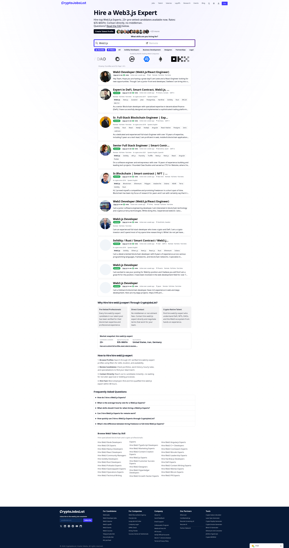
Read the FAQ (114, 26)
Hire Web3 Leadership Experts (174, 455)
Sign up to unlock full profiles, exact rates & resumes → (119, 346)
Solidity (170, 100)
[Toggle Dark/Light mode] (209, 3)
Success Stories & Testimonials (138, 534)
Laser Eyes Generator (213, 518)
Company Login (134, 524)
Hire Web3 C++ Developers (172, 445)
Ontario (159, 93)
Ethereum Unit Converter (214, 531)
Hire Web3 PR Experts (170, 475)
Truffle (150, 156)
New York (160, 177)
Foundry (142, 156)
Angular (155, 128)
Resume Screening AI (187, 521)
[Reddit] (73, 526)
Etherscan (183, 515)
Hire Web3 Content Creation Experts (141, 452)
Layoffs (177, 3)
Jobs (153, 3)
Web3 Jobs (106, 515)
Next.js (125, 100)
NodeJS (146, 128)
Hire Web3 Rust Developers (109, 462)
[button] (266, 545)
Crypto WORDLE (211, 537)
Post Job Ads (133, 518)
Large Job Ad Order (135, 521)
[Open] (281, 546)
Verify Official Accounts (161, 535)
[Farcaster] (81, 526)
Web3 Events (107, 528)
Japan (159, 286)
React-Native (166, 128)
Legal (191, 50)
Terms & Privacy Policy (161, 541)
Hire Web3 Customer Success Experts (142, 462)
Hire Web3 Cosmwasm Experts (174, 449)
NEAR (174, 183)
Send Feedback (159, 518)
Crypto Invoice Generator (214, 524)
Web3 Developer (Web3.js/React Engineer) (141, 72)
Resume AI (183, 524)
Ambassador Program (161, 525)
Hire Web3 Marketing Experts (142, 448)
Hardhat (161, 100)
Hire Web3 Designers (138, 467)
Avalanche (157, 183)
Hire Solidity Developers (108, 459)
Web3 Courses (107, 531)
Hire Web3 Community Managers (112, 455)
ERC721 (117, 103)
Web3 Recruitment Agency (137, 515)
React (131, 128)
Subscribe (87, 520)
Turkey (150, 204)
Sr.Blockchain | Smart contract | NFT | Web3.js (141, 173)
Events (196, 3)
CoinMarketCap (185, 518)
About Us (157, 515)
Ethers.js (135, 250)
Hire (224, 3)
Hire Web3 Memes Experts (172, 469)
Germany (160, 121)
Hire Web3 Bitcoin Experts (172, 472)
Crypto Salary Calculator (213, 515)
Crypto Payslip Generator (214, 521)
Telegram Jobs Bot (109, 534)
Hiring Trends (133, 531)
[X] (61, 526)
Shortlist (100, 50)
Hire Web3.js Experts (138, 457)
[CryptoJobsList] (73, 3)
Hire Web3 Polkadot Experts (110, 465)
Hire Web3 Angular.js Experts (173, 442)
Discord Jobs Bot (108, 537)
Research (186, 3)
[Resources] (213, 3)
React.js (152, 250)
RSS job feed (107, 540)
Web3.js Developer (125, 219)
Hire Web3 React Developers (110, 452)
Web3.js (117, 100)
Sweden (167, 222)
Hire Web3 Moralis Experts (172, 452)
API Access (157, 532)
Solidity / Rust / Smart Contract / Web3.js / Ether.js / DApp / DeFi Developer (141, 240)
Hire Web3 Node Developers (110, 442)
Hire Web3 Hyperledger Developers (139, 471)
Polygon (147, 183)
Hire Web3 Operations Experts (111, 472)
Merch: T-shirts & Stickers (162, 538)
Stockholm (160, 222)
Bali (149, 75)
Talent (160, 3)
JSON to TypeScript (212, 534)
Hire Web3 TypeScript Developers (143, 445)
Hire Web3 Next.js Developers (110, 449)
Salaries (169, 3)
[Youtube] (77, 526)
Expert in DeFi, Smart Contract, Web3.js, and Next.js (141, 89)
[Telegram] (69, 526)
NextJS (138, 128)
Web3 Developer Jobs (110, 518)
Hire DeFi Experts (168, 462)
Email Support (159, 522)
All (119, 50)
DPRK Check (133, 528)
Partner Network (185, 528)
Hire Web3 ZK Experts (107, 445)
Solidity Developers (131, 50)
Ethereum (138, 183)
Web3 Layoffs (107, 524)
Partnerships (181, 50)
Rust (177, 100)
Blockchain (127, 183)
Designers (168, 50)
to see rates (121, 75)
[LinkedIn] (65, 526)
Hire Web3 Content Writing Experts (176, 465)
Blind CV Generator (212, 528)
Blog (203, 3)
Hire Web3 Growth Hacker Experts (144, 476)
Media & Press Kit (160, 528)
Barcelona (160, 149)
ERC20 (184, 100)
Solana (166, 183)
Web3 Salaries (107, 521)
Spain (167, 149)
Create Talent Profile (104, 31)
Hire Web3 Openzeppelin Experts (112, 469)
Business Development (152, 50)
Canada (165, 93)
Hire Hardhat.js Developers (172, 459)
